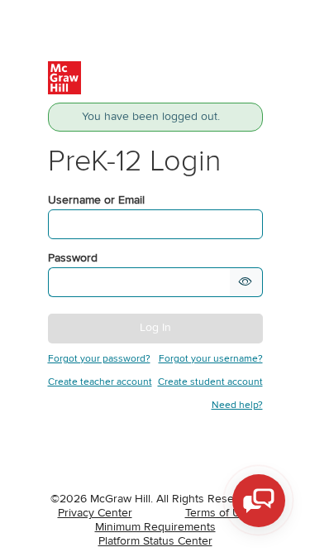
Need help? (237, 405)
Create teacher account (100, 382)
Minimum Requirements (155, 527)
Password (73, 258)
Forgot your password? (99, 359)
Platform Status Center (155, 541)
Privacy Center (95, 513)
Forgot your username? (211, 359)
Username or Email (96, 200)
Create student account (210, 382)
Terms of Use (219, 513)
